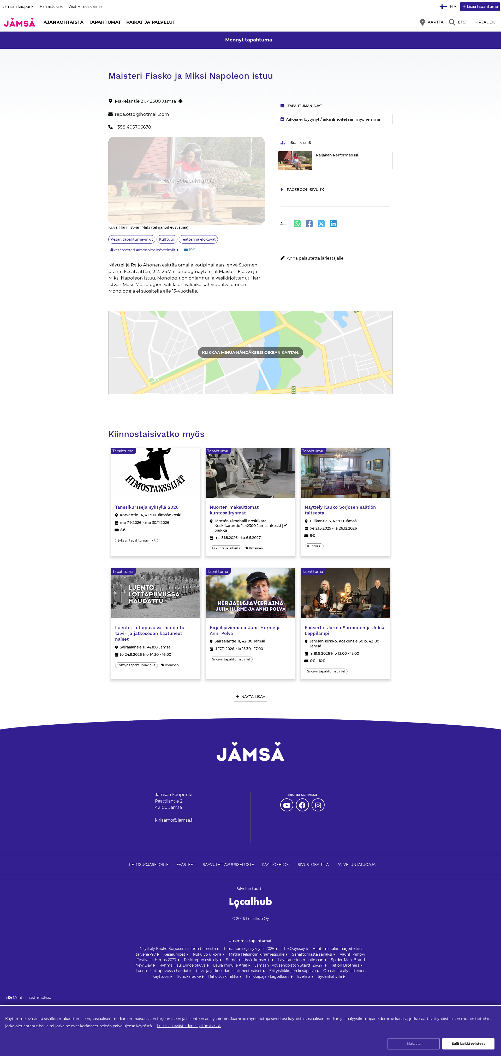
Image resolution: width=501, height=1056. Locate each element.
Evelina (304, 976)
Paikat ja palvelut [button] (150, 22)
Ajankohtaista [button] (64, 22)
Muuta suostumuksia (32, 997)
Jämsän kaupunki (18, 6)
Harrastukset (51, 6)
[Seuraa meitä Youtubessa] (286, 804)
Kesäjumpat (174, 954)
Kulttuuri (167, 239)
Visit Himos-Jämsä (85, 6)
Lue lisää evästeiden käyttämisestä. (189, 1025)
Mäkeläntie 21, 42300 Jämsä (145, 101)
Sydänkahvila (330, 976)
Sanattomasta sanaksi (312, 954)
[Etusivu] (19, 22)
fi (453, 5)
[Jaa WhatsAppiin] (297, 224)
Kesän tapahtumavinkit (132, 239)
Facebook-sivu (303, 189)
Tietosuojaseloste (148, 864)
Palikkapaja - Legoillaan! (268, 976)
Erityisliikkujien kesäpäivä (293, 970)
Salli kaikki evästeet (468, 1044)
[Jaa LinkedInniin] (333, 224)
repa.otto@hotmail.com (142, 114)
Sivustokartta (313, 864)
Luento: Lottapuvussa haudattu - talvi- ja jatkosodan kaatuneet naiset (199, 970)
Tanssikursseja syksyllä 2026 (249, 948)
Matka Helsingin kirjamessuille (257, 954)
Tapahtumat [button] (105, 22)
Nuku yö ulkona (207, 954)
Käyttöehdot (276, 864)
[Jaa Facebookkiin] (309, 224)
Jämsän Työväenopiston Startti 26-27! (290, 965)
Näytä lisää (253, 696)
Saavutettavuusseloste (228, 864)
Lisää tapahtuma (482, 6)
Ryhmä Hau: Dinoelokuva (183, 965)
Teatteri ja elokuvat (198, 239)
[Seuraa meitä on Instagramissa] (318, 804)
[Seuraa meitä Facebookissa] (302, 804)
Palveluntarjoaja (356, 864)
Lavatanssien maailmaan (301, 959)
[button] (335, 258)
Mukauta (414, 1044)
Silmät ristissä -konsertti (249, 959)
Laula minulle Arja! (230, 965)
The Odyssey (294, 948)
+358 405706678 (133, 127)
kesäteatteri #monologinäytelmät (145, 250)
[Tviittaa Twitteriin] (321, 224)
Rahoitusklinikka (223, 976)
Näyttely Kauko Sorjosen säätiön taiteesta (178, 948)
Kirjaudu (485, 22)
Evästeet (185, 864)
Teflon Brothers (345, 965)
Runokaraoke (189, 976)
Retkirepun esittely (201, 959)
